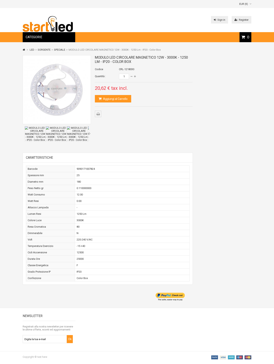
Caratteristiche (39, 158)
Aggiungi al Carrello (115, 98)
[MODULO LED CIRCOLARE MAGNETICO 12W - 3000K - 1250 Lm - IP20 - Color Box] (35, 139)
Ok (70, 339)
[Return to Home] (24, 49)
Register (244, 19)
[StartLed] (48, 30)
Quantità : (100, 76)
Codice (99, 69)
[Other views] (24, 133)
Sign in (221, 19)
